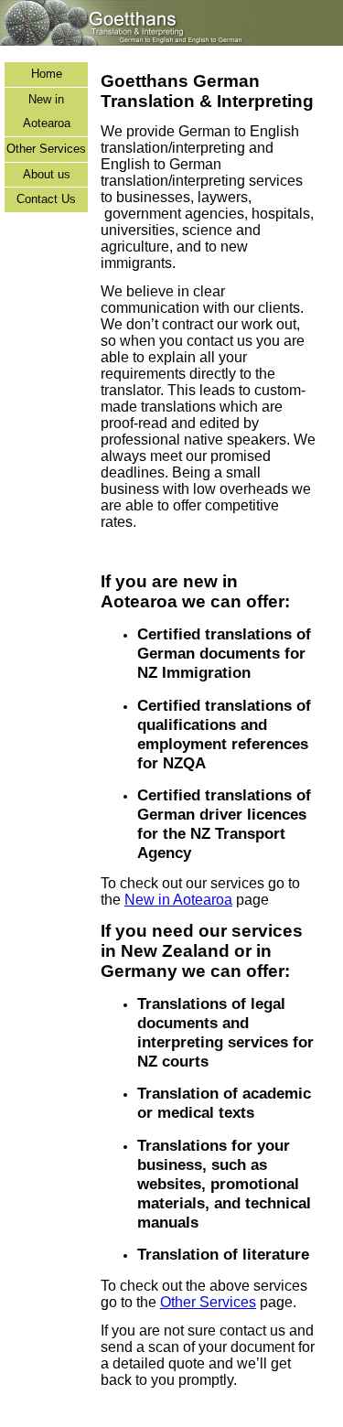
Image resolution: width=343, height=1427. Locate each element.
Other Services (46, 149)
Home (46, 73)
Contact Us (46, 199)
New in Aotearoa (46, 111)
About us (46, 174)
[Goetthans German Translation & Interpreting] (171, 41)
